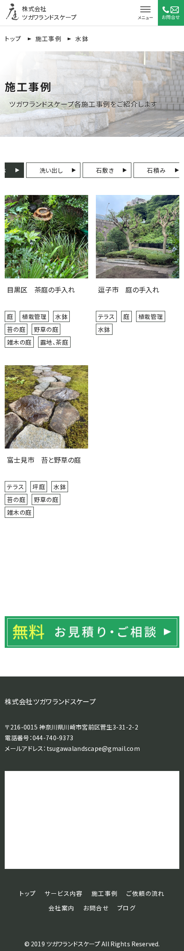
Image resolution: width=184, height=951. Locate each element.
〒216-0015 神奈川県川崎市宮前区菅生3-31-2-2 (71, 727)
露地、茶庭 (54, 342)
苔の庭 (16, 329)
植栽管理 (34, 316)
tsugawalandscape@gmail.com (93, 748)
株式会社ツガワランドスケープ (50, 701)
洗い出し (51, 170)
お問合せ (96, 908)
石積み (156, 170)
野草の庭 (46, 329)
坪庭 (39, 486)
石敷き (105, 170)
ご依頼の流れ (145, 893)
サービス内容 (64, 893)
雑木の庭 (19, 342)
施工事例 (49, 38)
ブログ (126, 908)
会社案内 (61, 908)
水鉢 (61, 316)
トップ (13, 38)
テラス (106, 316)
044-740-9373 (53, 737)
